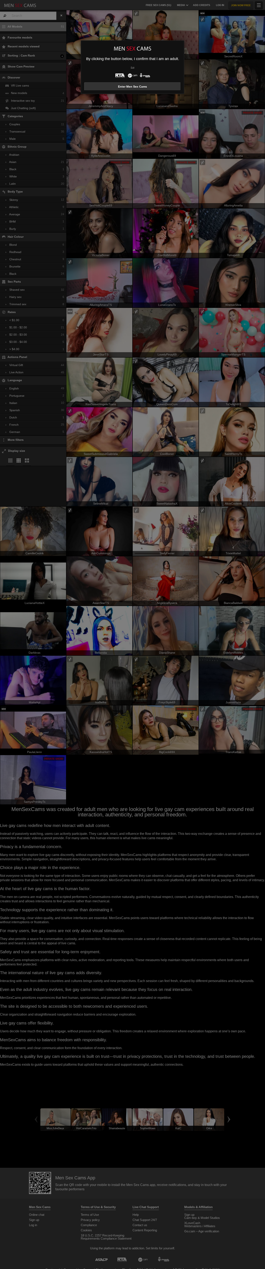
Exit (132, 67)
